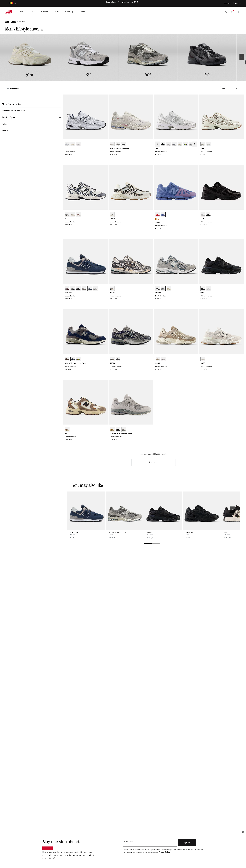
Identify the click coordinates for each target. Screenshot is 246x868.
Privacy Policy (164, 852)
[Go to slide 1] (121, 5)
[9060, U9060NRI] (203, 289)
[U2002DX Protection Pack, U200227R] (123, 430)
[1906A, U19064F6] (118, 359)
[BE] (9, 3)
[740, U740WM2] (168, 144)
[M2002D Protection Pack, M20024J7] (67, 359)
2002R (158, 293)
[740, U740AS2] (196, 144)
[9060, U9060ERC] (157, 359)
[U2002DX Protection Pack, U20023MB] (118, 430)
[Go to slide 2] (123, 5)
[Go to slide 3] (124, 5)
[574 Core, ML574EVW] (95, 289)
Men (7, 21)
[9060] (163, 510)
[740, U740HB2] (174, 144)
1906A (113, 293)
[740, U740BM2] (163, 144)
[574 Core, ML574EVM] (67, 289)
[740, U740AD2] (203, 144)
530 (66, 148)
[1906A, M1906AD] (112, 289)
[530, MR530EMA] (78, 144)
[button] (232, 12)
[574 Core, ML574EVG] (84, 289)
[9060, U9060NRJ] (208, 289)
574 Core (69, 293)
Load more (153, 462)
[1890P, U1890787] (163, 215)
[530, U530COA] (78, 215)
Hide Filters (14, 89)
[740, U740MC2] (185, 144)
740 (156, 148)
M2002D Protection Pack (75, 363)
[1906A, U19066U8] (112, 359)
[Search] (226, 12)
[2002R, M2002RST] (163, 289)
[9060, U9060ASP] (203, 359)
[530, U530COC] (67, 215)
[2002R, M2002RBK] (157, 289)
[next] (232, 509)
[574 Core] (86, 510)
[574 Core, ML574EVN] (89, 289)
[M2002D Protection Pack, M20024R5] (72, 359)
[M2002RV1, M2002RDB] (123, 144)
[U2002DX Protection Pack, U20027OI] (112, 430)
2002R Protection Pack (119, 148)
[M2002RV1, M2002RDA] (118, 144)
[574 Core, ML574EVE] (78, 289)
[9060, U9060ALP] (112, 215)
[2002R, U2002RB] (169, 289)
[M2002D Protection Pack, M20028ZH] (78, 359)
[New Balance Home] (10, 12)
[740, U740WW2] (203, 215)
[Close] (243, 831)
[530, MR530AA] (72, 144)
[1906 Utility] (202, 510)
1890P (158, 222)
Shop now (137, 2)
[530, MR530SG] (67, 144)
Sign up (187, 843)
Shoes (13, 21)
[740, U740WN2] (191, 144)
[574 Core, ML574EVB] (72, 289)
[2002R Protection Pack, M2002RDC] (112, 144)
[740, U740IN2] (180, 144)
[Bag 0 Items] (238, 12)
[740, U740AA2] (208, 144)
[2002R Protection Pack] (125, 510)
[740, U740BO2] (208, 215)
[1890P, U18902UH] (157, 215)
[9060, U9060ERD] (163, 359)
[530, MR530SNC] (67, 430)
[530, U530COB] (72, 215)
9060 (112, 219)
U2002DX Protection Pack (121, 434)
